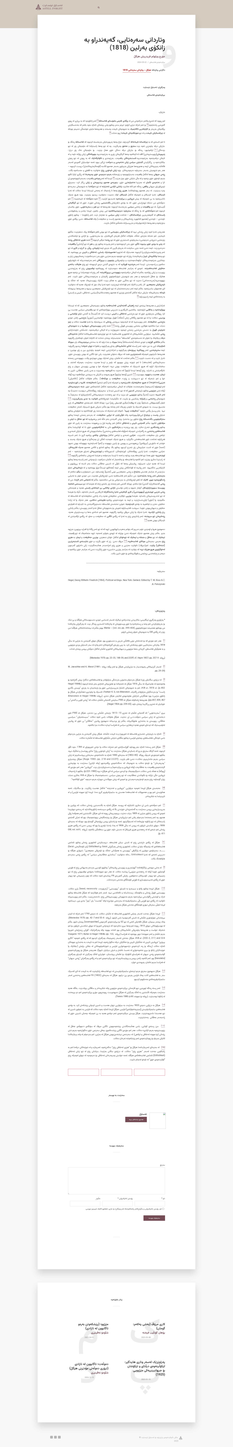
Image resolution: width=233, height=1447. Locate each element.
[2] (148, 124)
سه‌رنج (162, 1165)
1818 (125, 70)
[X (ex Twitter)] (51, 1437)
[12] (134, 374)
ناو (163, 1199)
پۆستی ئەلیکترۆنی (125, 1199)
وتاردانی (140, 70)
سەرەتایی (132, 70)
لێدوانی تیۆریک (163, 7)
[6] (100, 198)
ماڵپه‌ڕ (98, 1199)
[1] (98, 120)
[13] (69, 398)
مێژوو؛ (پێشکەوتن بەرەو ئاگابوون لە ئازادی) (93, 1328)
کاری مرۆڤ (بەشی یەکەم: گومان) (149, 1328)
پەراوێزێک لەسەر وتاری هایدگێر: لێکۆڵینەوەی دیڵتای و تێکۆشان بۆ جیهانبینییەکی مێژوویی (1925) (145, 1368)
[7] (72, 198)
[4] (156, 149)
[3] (110, 132)
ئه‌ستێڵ (193, 7)
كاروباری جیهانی (133, 7)
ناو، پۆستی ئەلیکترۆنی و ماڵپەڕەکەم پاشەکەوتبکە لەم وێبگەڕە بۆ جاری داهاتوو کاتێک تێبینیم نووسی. (123, 1209)
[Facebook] (59, 1437)
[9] (138, 296)
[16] (125, 541)
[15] (145, 520)
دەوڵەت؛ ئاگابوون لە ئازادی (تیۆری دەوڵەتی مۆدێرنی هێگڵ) (88, 1368)
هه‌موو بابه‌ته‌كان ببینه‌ (136, 1120)
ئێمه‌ (122, 7)
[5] (114, 178)
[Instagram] (55, 1437)
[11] (136, 357)
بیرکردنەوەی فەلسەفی (179, 7)
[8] (91, 239)
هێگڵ (148, 70)
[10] (113, 325)
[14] (69, 455)
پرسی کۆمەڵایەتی (148, 7)
